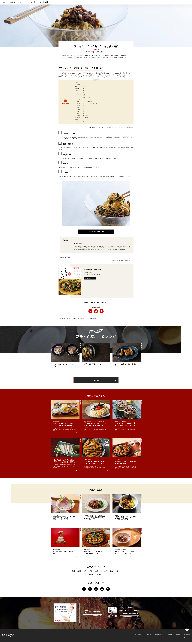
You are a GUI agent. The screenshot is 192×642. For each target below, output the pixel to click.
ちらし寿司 (103, 571)
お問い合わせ (187, 634)
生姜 (96, 571)
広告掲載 (170, 634)
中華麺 (86, 303)
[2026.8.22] (96, 503)
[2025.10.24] (126, 537)
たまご (99, 574)
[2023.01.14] (96, 352)
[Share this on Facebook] (96, 311)
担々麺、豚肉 (95, 303)
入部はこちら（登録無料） (92, 615)
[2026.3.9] (96, 537)
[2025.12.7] (96, 447)
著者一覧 (149, 634)
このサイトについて (138, 634)
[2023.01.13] (126, 352)
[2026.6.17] (126, 503)
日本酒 (79, 571)
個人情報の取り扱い (159, 634)
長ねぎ (112, 571)
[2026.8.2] (126, 409)
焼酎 (73, 571)
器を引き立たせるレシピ (98, 52)
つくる (65, 318)
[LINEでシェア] (102, 311)
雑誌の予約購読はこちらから (129, 616)
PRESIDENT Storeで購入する (129, 613)
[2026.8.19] (126, 447)
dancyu (60, 318)
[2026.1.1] (65, 537)
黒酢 (90, 571)
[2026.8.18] (65, 447)
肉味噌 (103, 303)
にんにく (91, 574)
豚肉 (85, 571)
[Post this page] (90, 311)
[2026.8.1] (96, 409)
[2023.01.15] (65, 352)
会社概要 (178, 634)
